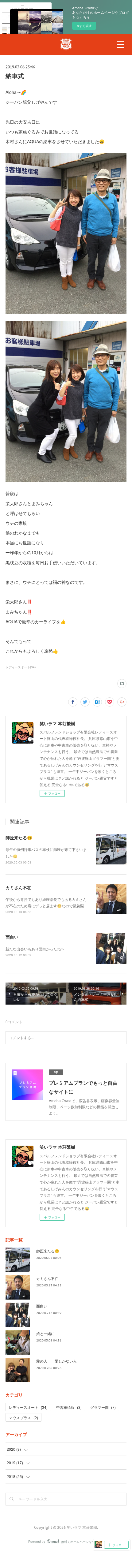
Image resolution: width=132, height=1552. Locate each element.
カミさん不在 (18, 887)
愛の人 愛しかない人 (56, 1361)
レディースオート (28, 1407)
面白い (12, 937)
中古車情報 (69, 1407)
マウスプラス (23, 1417)
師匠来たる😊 (19, 837)
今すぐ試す (84, 26)
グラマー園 (103, 1407)
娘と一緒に (45, 1333)
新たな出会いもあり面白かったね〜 (35, 948)
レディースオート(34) (21, 667)
